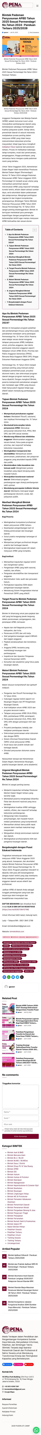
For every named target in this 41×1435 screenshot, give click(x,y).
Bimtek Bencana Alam (16, 1155)
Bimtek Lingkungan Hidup (18, 1194)
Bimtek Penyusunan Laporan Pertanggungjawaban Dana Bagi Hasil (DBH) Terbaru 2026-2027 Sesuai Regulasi (27, 1022)
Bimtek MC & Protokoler (17, 1196)
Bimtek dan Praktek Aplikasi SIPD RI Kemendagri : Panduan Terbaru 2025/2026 (23, 1267)
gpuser (6, 32)
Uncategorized (13, 1243)
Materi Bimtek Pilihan (16, 1227)
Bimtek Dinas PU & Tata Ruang (20, 1166)
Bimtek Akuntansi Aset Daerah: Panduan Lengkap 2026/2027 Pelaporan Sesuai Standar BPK (21, 1278)
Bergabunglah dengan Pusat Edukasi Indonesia (20, 303)
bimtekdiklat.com (17, 931)
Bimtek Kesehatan (14, 1188)
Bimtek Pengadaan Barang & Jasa (21, 1210)
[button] (36, 1430)
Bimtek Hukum (13, 1174)
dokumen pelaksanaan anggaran (16, 949)
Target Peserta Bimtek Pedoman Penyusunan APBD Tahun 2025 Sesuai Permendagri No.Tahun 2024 (22, 272)
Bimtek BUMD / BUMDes (17, 1161)
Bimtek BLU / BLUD (15, 1158)
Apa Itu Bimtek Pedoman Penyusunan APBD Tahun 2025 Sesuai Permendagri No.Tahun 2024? (21, 238)
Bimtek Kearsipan (14, 1180)
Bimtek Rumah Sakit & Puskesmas (21, 1221)
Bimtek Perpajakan (15, 1216)
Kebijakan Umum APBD (13, 952)
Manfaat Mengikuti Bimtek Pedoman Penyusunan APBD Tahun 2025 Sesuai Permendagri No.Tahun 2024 (22, 261)
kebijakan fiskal (8, 147)
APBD (7, 946)
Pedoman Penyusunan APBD (15, 955)
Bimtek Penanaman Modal (18, 1207)
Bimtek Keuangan (14, 1191)
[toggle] (37, 5)
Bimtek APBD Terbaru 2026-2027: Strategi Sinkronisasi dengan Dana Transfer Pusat (27, 1007)
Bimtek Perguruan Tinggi (17, 1213)
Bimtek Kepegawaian (16, 1183)
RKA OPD (29, 971)
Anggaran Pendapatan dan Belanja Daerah (20, 942)
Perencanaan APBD (29, 962)
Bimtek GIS (12, 1172)
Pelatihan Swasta (14, 1229)
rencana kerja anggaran (13, 971)
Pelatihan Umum (14, 1235)
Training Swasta (14, 1238)
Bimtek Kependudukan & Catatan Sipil (23, 1185)
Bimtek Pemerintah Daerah (18, 1205)
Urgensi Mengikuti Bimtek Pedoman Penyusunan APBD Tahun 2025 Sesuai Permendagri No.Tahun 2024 (22, 295)
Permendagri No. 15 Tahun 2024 (16, 965)
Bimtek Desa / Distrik (16, 1163)
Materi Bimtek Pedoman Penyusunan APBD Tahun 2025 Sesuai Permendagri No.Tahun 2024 (21, 283)
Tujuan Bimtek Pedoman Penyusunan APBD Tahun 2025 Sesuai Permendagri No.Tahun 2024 (21, 250)
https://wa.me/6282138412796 (15, 909)
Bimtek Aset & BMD (15, 1152)
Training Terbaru (14, 1240)
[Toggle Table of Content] (33, 230)
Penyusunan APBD (11, 962)
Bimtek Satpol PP (14, 1224)
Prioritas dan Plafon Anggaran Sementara (19, 968)
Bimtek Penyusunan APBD (22, 946)
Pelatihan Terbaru (14, 1232)
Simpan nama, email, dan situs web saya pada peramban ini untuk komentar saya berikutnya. (19, 1130)
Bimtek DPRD (12, 1169)
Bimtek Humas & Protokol (18, 1177)
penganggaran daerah (13, 958)
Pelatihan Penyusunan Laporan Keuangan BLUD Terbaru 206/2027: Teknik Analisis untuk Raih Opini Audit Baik (26, 1062)
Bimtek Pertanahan (15, 1218)
